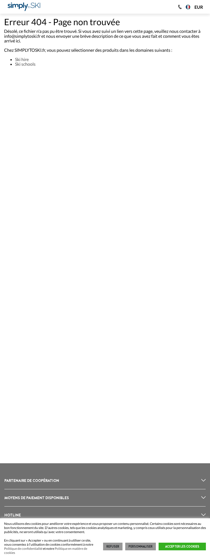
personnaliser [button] (141, 546)
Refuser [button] (112, 546)
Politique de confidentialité (23, 549)
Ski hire (22, 59)
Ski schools (25, 64)
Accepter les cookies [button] (182, 546)
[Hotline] (179, 7)
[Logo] (24, 7)
